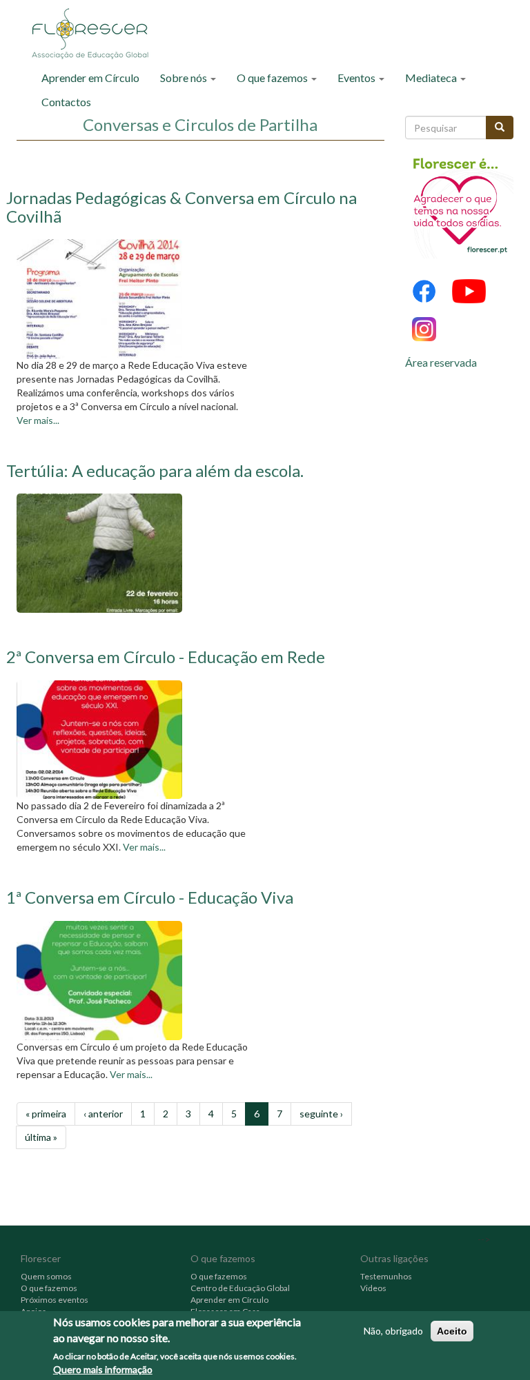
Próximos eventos (54, 1300)
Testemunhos (386, 1276)
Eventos (357, 77)
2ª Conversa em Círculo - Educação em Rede (165, 657)
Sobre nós (184, 77)
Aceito (452, 1331)
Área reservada (441, 362)
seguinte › (321, 1113)
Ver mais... (38, 420)
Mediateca (432, 77)
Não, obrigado (393, 1331)
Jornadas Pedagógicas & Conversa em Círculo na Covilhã (181, 206)
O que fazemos (273, 77)
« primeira (46, 1113)
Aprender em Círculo (90, 77)
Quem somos (46, 1276)
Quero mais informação (103, 1369)
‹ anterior (103, 1113)
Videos (373, 1288)
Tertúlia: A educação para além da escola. (155, 470)
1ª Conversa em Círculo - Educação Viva (149, 897)
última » (41, 1137)
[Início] (95, 33)
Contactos (66, 101)
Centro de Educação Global (240, 1288)
